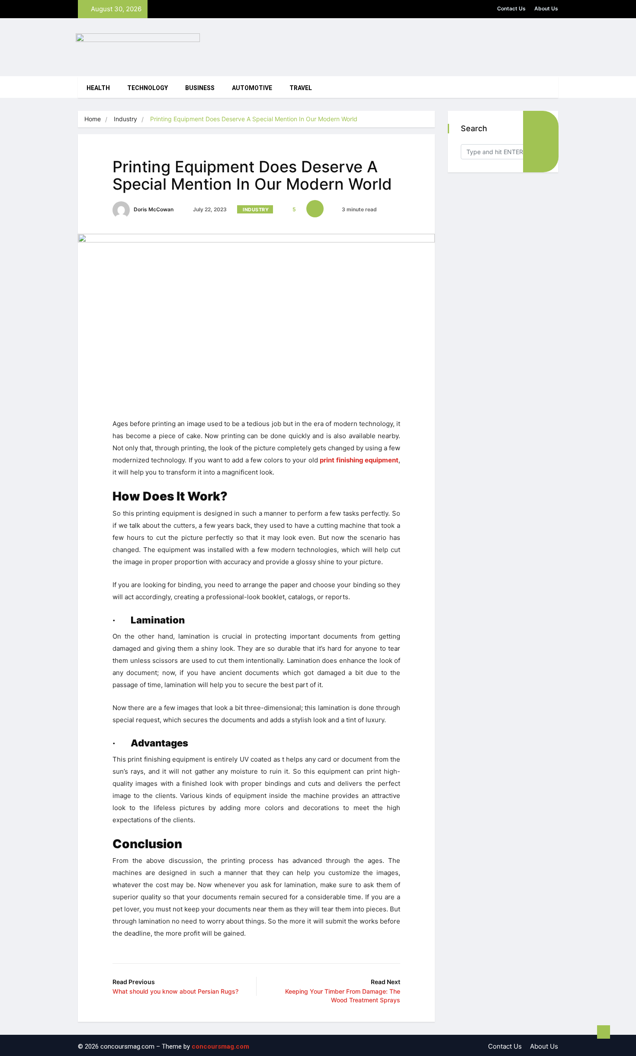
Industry (125, 119)
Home (92, 119)
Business (200, 88)
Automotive (252, 88)
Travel (300, 88)
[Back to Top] (603, 1032)
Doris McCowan (152, 209)
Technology (147, 88)
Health (98, 88)
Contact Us (511, 8)
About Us (546, 8)
